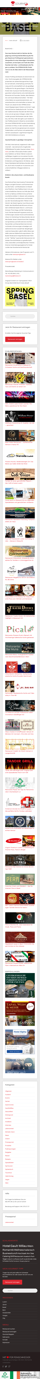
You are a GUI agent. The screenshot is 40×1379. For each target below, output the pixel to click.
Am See (30, 1253)
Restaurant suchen (9, 1329)
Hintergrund (9, 1115)
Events (7, 1098)
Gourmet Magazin (8, 1334)
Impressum (6, 1342)
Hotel (6, 1246)
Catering (6, 1256)
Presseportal (9, 1142)
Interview (8, 1125)
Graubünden (7, 1313)
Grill (12, 1256)
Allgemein (8, 1091)
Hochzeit (8, 1118)
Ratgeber (8, 1152)
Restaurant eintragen (15, 339)
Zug (4, 1318)
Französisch (16, 1261)
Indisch (9, 1259)
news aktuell (13, 40)
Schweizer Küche (8, 1261)
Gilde (34, 1259)
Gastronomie (9, 1105)
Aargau (5, 1315)
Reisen (7, 1156)
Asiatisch (27, 1256)
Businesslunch (10, 1253)
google (9, 1366)
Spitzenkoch (9, 1169)
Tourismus (8, 1173)
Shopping (22, 1261)
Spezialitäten (9, 1162)
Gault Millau (18, 1246)
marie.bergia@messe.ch (13, 276)
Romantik (8, 1250)
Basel (4, 1307)
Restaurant (18, 1256)
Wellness (19, 1250)
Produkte (8, 1145)
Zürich (5, 1304)
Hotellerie (8, 1122)
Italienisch (29, 1250)
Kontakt (5, 1340)
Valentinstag (9, 1176)
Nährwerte (6, 1337)
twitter (6, 1366)
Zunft (21, 1259)
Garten (7, 1101)
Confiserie (15, 1259)
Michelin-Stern (10, 1132)
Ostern (7, 1139)
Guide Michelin (28, 1259)
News (7, 1135)
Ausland (8, 1094)
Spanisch (27, 1261)
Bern (4, 1310)
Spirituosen (9, 1166)
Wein (6, 1183)
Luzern (5, 1302)
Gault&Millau (9, 1108)
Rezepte (8, 1159)
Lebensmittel (9, 1128)
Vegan (7, 1179)
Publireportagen (10, 1149)
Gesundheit (9, 1111)
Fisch (32, 1256)
